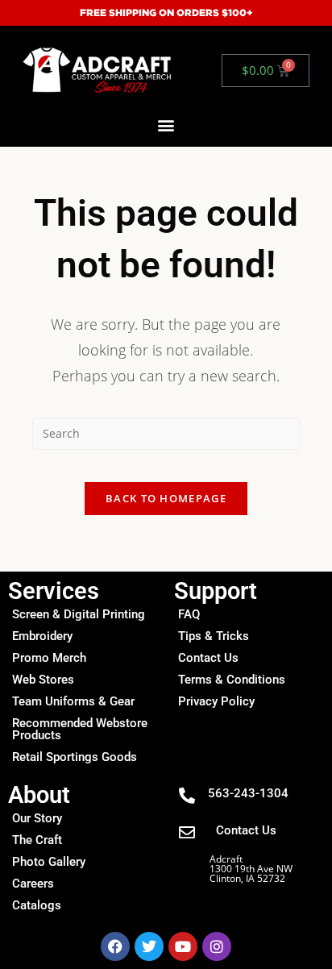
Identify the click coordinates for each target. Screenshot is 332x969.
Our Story (37, 818)
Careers (33, 883)
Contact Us (208, 658)
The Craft (37, 840)
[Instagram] (216, 946)
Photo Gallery (48, 862)
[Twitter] (149, 946)
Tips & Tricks (213, 636)
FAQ (189, 614)
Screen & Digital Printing (78, 614)
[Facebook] (115, 946)
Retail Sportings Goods (74, 757)
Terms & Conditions (231, 679)
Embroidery (42, 636)
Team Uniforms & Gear (73, 701)
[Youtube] (182, 946)
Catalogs (36, 905)
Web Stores (43, 679)
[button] (166, 125)
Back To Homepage (166, 498)
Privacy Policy (216, 701)
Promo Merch (49, 658)
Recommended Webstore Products (79, 729)
